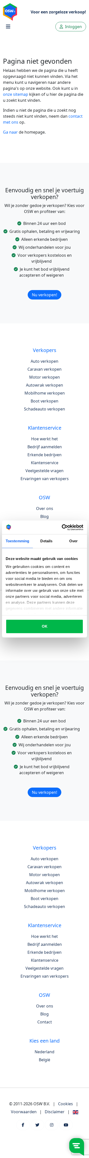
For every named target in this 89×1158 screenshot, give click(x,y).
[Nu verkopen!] (44, 288)
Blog (44, 516)
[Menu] (8, 26)
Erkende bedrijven (44, 454)
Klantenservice (44, 462)
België (44, 1059)
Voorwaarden (24, 1111)
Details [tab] (46, 541)
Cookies (65, 1104)
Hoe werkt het (44, 439)
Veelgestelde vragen (44, 470)
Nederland (44, 1052)
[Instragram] (51, 1125)
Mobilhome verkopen (44, 393)
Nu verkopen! (44, 295)
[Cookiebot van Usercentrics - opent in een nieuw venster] (62, 527)
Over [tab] (73, 541)
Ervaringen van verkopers (45, 478)
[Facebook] (23, 1125)
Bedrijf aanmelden (44, 447)
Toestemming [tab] (17, 541)
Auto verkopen (44, 361)
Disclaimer (55, 1111)
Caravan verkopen (44, 369)
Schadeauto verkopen (44, 409)
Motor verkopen (44, 377)
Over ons (44, 508)
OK (44, 626)
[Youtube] (66, 1125)
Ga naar (10, 132)
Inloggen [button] (73, 26)
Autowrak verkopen (44, 385)
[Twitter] (37, 1125)
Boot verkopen (44, 401)
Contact (44, 1022)
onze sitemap (15, 94)
